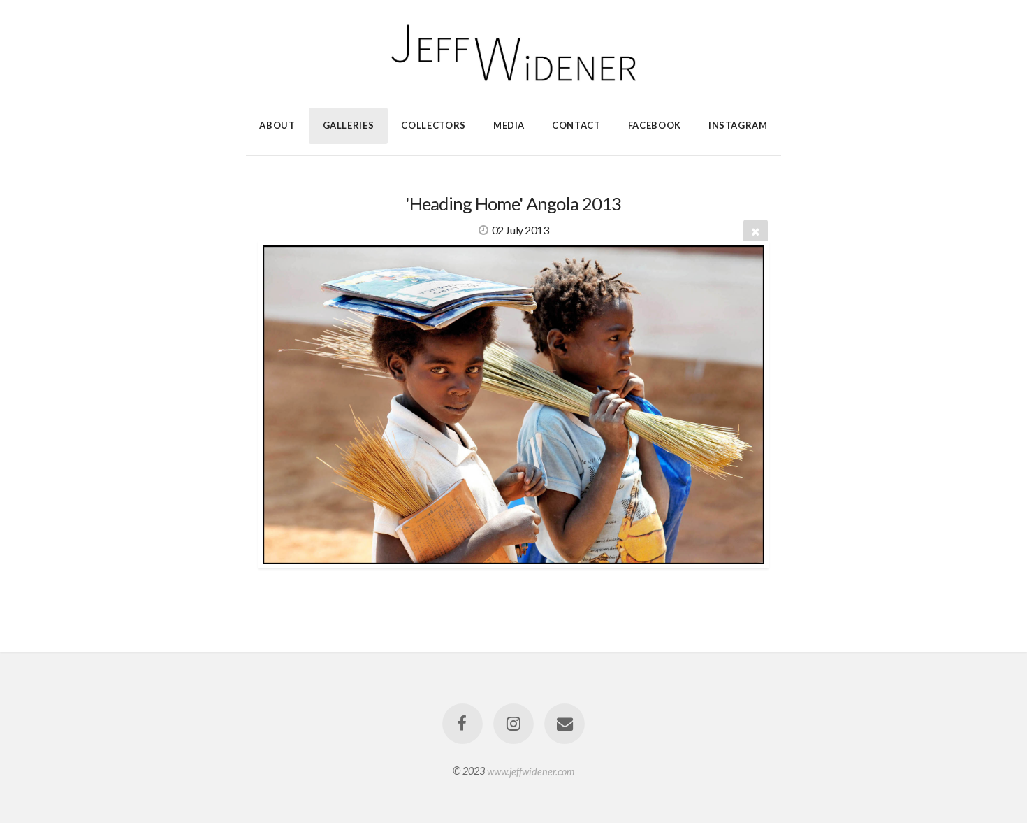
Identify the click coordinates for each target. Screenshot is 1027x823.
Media (509, 125)
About (277, 125)
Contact (576, 125)
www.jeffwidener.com (530, 771)
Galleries (348, 125)
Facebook (654, 125)
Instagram (738, 125)
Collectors (433, 125)
